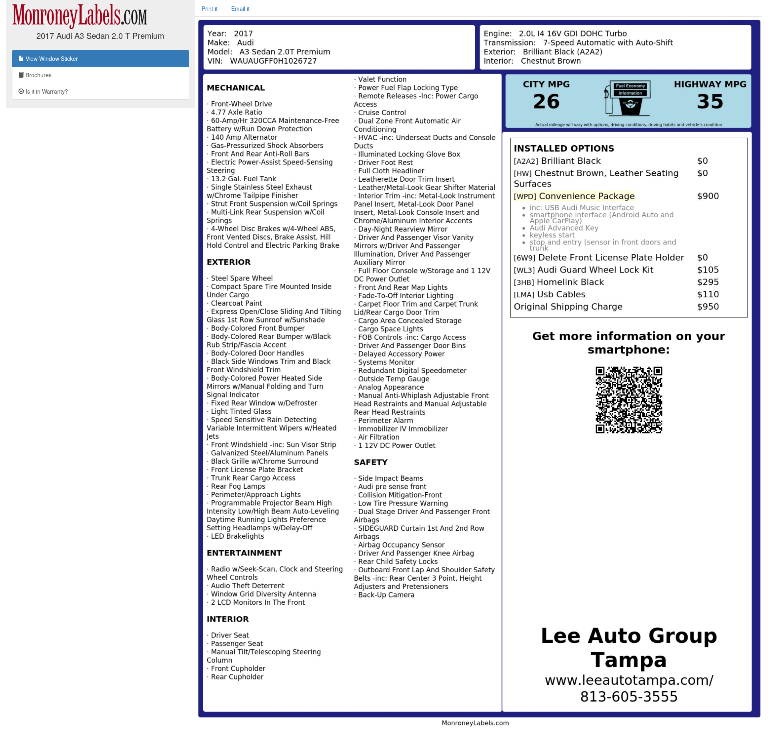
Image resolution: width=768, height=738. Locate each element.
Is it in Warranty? (46, 91)
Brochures (38, 75)
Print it (210, 8)
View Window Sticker (51, 58)
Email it (240, 8)
